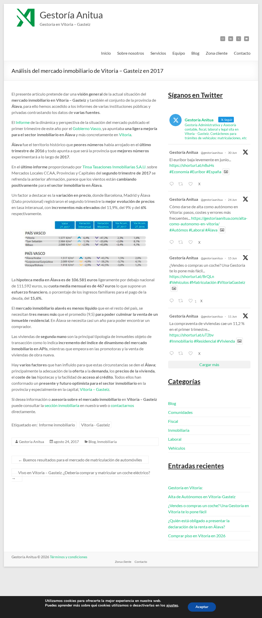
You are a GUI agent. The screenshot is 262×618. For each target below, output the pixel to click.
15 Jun (232, 258)
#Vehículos (179, 282)
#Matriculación (203, 282)
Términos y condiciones (68, 557)
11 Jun (232, 316)
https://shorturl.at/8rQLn (191, 276)
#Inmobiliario (181, 341)
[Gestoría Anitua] (23, 10)
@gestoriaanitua (212, 153)
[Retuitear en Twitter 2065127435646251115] (182, 353)
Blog (195, 53)
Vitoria (125, 134)
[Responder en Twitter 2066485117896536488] (172, 301)
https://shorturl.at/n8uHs (191, 165)
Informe (23, 122)
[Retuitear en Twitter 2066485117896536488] (182, 301)
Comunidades (180, 412)
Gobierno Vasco (87, 128)
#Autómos (178, 229)
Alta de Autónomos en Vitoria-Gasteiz (201, 496)
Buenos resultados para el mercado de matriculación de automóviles (80, 459)
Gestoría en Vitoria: (185, 487)
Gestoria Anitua (31, 441)
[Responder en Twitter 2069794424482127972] (172, 242)
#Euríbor (197, 171)
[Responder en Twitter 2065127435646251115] (172, 353)
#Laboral (196, 229)
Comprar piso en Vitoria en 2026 (196, 535)
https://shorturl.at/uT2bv (191, 334)
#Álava (211, 229)
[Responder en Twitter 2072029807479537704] (172, 184)
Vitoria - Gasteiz (95, 424)
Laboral (174, 439)
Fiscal (173, 421)
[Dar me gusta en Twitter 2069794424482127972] (192, 242)
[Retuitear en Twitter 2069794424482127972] (182, 242)
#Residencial (205, 341)
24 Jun (232, 200)
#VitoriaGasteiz (231, 282)
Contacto (242, 53)
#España (213, 171)
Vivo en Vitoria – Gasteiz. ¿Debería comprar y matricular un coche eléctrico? (81, 475)
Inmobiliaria (107, 441)
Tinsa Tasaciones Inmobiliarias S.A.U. (114, 166)
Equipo (178, 53)
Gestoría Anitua (71, 14)
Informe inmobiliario (57, 424)
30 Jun (232, 153)
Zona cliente (216, 53)
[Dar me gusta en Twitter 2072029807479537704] (192, 184)
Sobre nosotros (130, 53)
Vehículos (176, 448)
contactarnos (122, 405)
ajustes (172, 605)
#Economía (179, 171)
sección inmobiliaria (62, 405)
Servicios (158, 53)
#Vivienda (226, 341)
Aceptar (201, 606)
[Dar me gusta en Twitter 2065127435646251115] (192, 353)
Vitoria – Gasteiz (94, 389)
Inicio (106, 53)
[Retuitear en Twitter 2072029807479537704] (182, 184)
